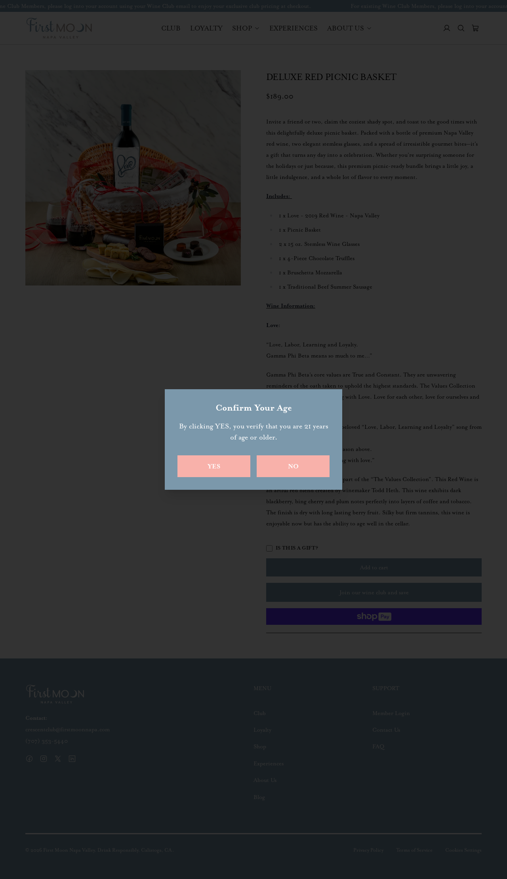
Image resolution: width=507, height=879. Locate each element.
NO (293, 466)
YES (214, 466)
